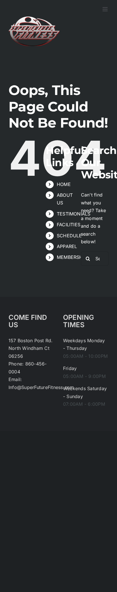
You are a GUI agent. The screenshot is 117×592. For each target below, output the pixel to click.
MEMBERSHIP (72, 257)
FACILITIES (68, 224)
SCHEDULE (69, 235)
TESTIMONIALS (74, 214)
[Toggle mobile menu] (105, 9)
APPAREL (67, 246)
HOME (64, 184)
